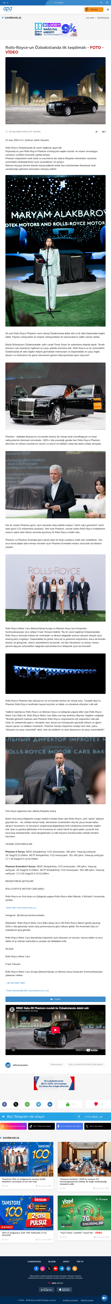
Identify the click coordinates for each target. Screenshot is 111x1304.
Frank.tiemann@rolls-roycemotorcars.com (27, 990)
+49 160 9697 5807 (15, 983)
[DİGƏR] (107, 10)
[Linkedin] (68, 1269)
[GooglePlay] (46, 1289)
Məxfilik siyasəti (87, 1300)
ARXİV (66, 1261)
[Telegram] (61, 1269)
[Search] (101, 3)
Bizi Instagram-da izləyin (15, 1126)
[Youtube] (55, 1269)
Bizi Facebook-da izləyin (71, 1126)
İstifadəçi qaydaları (70, 1300)
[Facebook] (36, 1269)
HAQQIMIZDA (34, 1261)
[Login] (107, 2)
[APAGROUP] (55, 1283)
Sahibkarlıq (103, 18)
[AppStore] (64, 1289)
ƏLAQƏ (52, 1261)
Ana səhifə (90, 18)
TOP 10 (80, 1261)
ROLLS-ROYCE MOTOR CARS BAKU (86, 1064)
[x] (49, 1269)
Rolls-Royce (56, 1064)
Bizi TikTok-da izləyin (42, 1126)
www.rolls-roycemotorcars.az (21, 907)
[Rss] (74, 1269)
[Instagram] (42, 1269)
